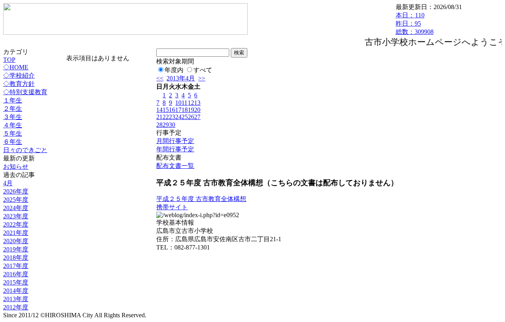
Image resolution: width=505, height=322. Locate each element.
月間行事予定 (175, 141)
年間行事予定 (175, 149)
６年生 (12, 141)
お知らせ (15, 166)
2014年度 (15, 290)
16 (172, 109)
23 (172, 117)
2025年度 (15, 199)
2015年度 (15, 282)
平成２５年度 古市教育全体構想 (201, 198)
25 (184, 117)
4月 (8, 183)
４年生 (12, 125)
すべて (202, 70)
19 (191, 109)
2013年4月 (180, 78)
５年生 (12, 133)
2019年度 (15, 249)
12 (191, 102)
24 (178, 117)
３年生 (12, 117)
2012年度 (15, 307)
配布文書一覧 (175, 165)
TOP (9, 59)
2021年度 (15, 232)
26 (191, 117)
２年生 (12, 108)
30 (172, 124)
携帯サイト (172, 207)
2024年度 (15, 208)
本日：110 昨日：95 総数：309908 (415, 23)
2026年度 (15, 191)
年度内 (174, 70)
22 (166, 117)
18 (184, 109)
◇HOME (15, 67)
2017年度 (15, 265)
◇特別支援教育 (25, 92)
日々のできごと (25, 150)
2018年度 (15, 257)
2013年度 (15, 299)
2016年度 (15, 274)
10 (178, 102)
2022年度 (15, 224)
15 (166, 109)
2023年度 (15, 216)
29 (166, 124)
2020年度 (15, 241)
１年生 (12, 100)
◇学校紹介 (19, 75)
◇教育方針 (19, 83)
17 (178, 109)
